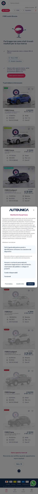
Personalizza (8, 284)
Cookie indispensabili (10, 272)
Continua (30, 284)
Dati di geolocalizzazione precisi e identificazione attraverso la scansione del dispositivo (17, 249)
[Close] (33, 210)
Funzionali (7, 276)
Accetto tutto (20, 284)
